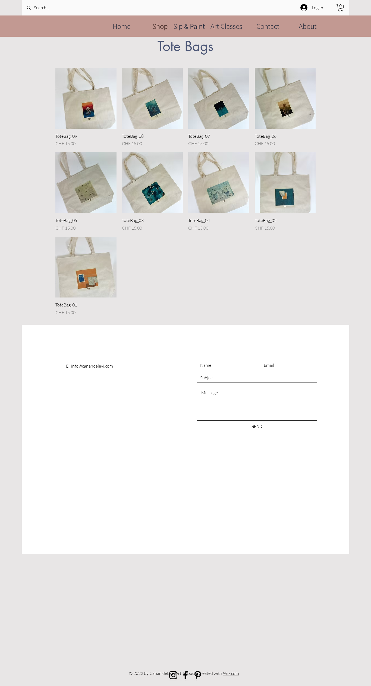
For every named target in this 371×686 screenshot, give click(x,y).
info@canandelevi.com (92, 366)
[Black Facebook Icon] (185, 675)
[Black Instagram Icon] (173, 675)
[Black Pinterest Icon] (197, 675)
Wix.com (231, 673)
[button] (340, 7)
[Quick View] (86, 98)
